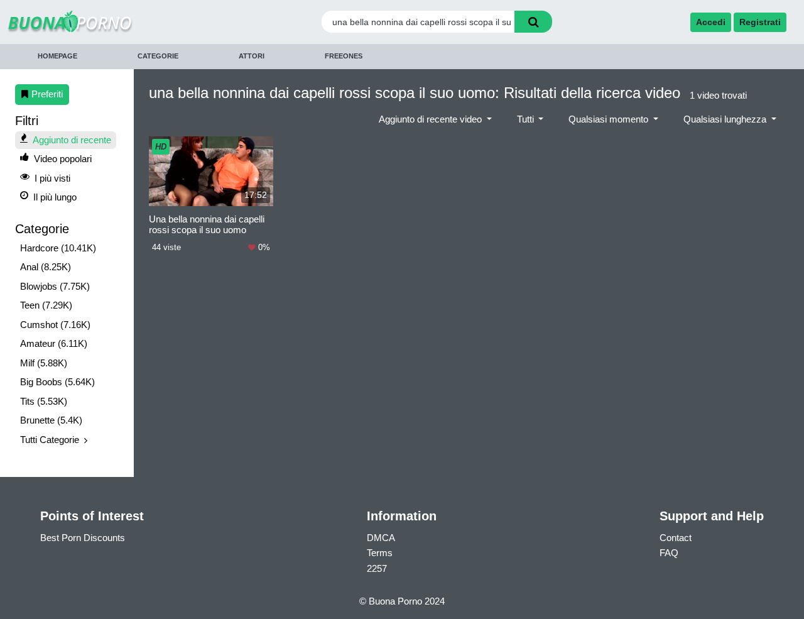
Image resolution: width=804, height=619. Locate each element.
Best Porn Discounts (82, 537)
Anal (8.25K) (45, 266)
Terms (380, 552)
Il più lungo (55, 197)
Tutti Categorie (49, 439)
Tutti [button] (526, 119)
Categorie (158, 56)
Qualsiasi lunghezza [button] (726, 119)
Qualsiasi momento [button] (609, 119)
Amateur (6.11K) (53, 343)
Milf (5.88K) (43, 363)
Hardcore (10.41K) (58, 248)
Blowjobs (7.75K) (55, 286)
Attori (251, 56)
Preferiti (47, 94)
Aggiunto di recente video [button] (431, 119)
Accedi (710, 22)
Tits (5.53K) (43, 401)
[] (533, 22)
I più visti (52, 178)
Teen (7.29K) (46, 305)
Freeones (343, 56)
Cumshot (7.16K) (55, 324)
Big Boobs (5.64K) (57, 381)
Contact (676, 537)
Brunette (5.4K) (51, 420)
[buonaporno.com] (106, 21)
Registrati (760, 22)
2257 (377, 568)
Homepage (57, 56)
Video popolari (63, 158)
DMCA (381, 537)
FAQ (669, 552)
